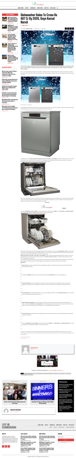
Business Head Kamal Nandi (30, 373)
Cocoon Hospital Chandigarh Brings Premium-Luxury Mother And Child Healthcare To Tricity (12, 37)
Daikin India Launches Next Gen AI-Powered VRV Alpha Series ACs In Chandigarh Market (10, 81)
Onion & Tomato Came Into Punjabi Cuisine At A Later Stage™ (15, 402)
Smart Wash (56, 373)
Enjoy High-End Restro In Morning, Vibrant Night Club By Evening (43, 402)
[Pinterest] (71, 29)
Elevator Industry (6, 104)
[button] (57, 8)
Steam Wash (62, 373)
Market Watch (10, 63)
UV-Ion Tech (30, 374)
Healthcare (10, 41)
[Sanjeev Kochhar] (21, 28)
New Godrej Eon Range (47, 373)
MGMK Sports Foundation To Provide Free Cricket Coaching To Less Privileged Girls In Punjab (13, 28)
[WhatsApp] (73, 29)
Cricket (22, 446)
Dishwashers (39, 373)
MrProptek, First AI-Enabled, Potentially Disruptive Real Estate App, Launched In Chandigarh (10, 108)
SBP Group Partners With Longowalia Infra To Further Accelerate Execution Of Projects (13, 19)
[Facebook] (66, 29)
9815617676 (51, 370)
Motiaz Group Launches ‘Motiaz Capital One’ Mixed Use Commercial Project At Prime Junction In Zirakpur (13, 58)
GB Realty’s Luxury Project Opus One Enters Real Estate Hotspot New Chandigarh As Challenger (9, 94)
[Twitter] (68, 29)
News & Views (10, 22)
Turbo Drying (24, 374)
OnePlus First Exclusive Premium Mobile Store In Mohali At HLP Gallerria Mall (9, 87)
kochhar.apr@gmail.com (24, 338)
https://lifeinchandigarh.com (14, 411)
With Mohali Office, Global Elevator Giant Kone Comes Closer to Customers (10, 101)
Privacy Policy (69, 442)
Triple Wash (68, 373)
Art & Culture (10, 52)
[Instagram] (6, 446)
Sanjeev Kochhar (29, 28)
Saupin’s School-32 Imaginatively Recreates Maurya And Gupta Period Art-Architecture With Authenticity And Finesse (13, 47)
